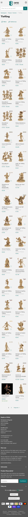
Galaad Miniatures (5, 41)
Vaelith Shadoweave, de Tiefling (7, 207)
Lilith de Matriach (20, 144)
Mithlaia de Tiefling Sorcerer (6, 60)
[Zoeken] (25, 8)
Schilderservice (6, 513)
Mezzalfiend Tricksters (5, 123)
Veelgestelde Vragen (15, 513)
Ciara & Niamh (5, 396)
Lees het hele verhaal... (6, 462)
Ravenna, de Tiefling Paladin (21, 81)
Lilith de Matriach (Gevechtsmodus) (20, 270)
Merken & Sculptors (12, 511)
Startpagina (4, 13)
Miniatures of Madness (6, 250)
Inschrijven (23, 481)
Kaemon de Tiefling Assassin (7, 270)
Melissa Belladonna (20, 123)
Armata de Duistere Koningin (20, 333)
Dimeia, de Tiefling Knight (6, 39)
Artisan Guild (18, 63)
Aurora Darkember (6, 144)
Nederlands (13, 494)
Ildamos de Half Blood (19, 207)
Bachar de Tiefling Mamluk (20, 312)
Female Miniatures (5, 209)
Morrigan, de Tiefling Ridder (21, 354)
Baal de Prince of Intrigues (6, 81)
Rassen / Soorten (12, 13)
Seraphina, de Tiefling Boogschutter (5, 186)
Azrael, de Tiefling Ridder (20, 102)
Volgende (16, 407)
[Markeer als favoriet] (11, 35)
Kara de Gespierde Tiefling (6, 312)
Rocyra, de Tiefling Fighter (6, 333)
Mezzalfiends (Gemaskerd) (19, 60)
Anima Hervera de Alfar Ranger (6, 228)
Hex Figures (4, 397)
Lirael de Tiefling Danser (20, 396)
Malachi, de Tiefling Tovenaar (20, 228)
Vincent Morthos (6, 249)
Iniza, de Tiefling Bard (20, 39)
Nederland (13, 498)
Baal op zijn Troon (20, 184)
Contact (23, 513)
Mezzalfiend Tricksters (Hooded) (7, 102)
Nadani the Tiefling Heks (20, 249)
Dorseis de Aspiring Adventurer (20, 291)
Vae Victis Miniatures (20, 124)
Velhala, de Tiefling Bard (6, 291)
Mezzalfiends (5, 163)
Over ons (5, 511)
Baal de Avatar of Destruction (6, 375)
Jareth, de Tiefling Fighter (20, 164)
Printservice (21, 511)
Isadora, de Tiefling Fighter (6, 354)
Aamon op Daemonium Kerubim (21, 375)
